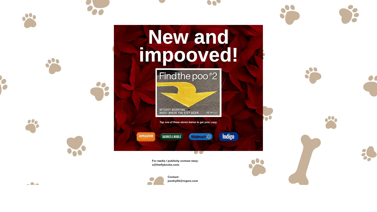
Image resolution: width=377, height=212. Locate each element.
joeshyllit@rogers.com (183, 180)
